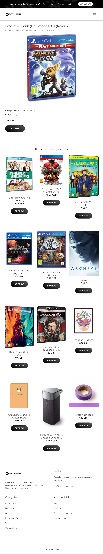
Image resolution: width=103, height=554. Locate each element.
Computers (10, 503)
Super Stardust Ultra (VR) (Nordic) (19, 272)
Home (8, 30)
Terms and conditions (63, 513)
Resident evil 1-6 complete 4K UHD (51, 348)
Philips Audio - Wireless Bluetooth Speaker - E (51, 436)
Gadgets (9, 513)
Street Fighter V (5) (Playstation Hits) (51, 190)
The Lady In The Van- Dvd (83, 203)
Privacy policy (60, 518)
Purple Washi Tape (84, 415)
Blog (56, 503)
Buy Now (15, 128)
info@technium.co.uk (63, 486)
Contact (57, 508)
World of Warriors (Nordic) (51, 274)
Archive (83, 280)
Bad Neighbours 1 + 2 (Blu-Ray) (19, 199)
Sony (32, 110)
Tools (7, 523)
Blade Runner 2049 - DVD (19, 353)
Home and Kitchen (13, 518)
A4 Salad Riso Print (84, 340)
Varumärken (23, 110)
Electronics (10, 508)
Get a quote (85, 4)
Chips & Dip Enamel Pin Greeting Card (19, 416)
